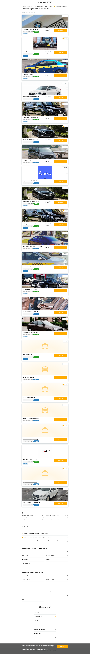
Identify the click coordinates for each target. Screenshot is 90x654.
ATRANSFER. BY (27, 160)
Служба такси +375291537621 (30, 181)
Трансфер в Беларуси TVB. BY (30, 311)
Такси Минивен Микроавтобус (30, 117)
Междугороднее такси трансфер (31, 418)
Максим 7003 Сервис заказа (30, 459)
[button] (67, 21)
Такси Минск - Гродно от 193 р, (30, 439)
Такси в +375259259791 (29, 397)
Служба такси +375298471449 (30, 332)
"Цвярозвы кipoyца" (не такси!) (30, 29)
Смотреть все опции (45, 567)
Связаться (60, 30)
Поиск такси (29, 6)
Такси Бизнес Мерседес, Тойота (31, 201)
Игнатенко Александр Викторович (31, 502)
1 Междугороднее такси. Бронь (31, 224)
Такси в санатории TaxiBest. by (30, 139)
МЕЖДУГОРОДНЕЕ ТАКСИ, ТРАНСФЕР (33, 246)
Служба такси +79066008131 (30, 482)
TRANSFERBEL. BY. (28, 354)
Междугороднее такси (28, 377)
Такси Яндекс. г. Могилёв (29, 52)
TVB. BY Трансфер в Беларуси (30, 289)
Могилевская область (38, 6)
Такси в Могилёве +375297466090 (31, 267)
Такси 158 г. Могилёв (28, 74)
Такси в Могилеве (48, 6)
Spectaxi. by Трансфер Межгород (31, 96)
